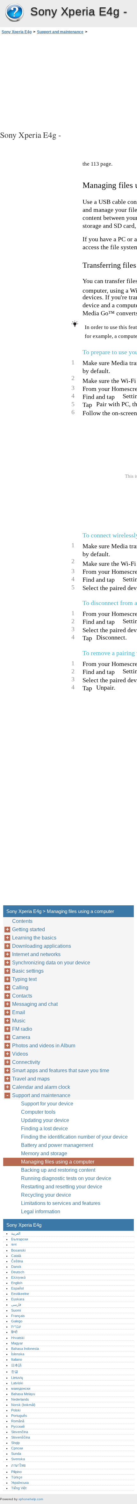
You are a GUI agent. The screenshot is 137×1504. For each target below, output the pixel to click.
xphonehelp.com (30, 1499)
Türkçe (16, 1477)
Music (18, 1020)
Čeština (17, 1261)
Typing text (24, 979)
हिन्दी (14, 1332)
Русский (18, 1426)
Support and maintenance (60, 32)
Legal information (40, 1211)
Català (16, 1256)
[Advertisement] (68, 81)
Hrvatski (17, 1338)
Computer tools (38, 1112)
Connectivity (26, 1062)
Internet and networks (36, 954)
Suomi (16, 1310)
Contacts (22, 996)
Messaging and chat (35, 1004)
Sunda (16, 1453)
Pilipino (16, 1472)
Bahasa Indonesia (25, 1349)
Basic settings (28, 971)
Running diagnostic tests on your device (66, 1178)
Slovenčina (19, 1432)
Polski (15, 1410)
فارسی (16, 1304)
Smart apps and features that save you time (60, 1070)
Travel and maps (31, 1078)
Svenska (18, 1459)
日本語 (16, 1365)
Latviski (17, 1383)
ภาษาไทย (18, 1465)
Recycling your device (46, 1195)
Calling (20, 987)
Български (19, 1239)
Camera (21, 1037)
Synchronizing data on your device (51, 962)
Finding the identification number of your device (74, 1137)
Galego (16, 1321)
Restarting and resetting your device (61, 1186)
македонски (20, 1388)
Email (18, 1012)
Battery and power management (57, 1145)
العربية (15, 1233)
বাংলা (14, 1244)
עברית (16, 1326)
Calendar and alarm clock (41, 1087)
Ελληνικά (18, 1277)
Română (17, 1421)
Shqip (15, 1443)
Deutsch (17, 1272)
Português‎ (19, 1416)
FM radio (22, 1029)
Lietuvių (17, 1378)
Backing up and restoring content (58, 1170)
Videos (20, 1054)
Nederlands (20, 1399)
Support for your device (47, 1103)
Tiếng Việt (18, 1488)
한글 (14, 1371)
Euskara (17, 1299)
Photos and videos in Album (43, 1045)
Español (17, 1288)
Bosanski (18, 1250)
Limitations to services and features (60, 1203)
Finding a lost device (44, 1128)
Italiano (16, 1359)
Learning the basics (34, 937)
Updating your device (45, 1120)
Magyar (17, 1343)
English (16, 1283)
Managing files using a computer (57, 1161)
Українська (20, 1483)
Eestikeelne (20, 1294)
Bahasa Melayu (23, 1394)
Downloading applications (41, 946)
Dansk (16, 1266)
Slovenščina (20, 1437)
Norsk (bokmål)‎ (23, 1405)
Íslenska (17, 1354)
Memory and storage (44, 1153)
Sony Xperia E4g (14, 12)
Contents (22, 921)
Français (18, 1316)
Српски (17, 1448)
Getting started (28, 929)
